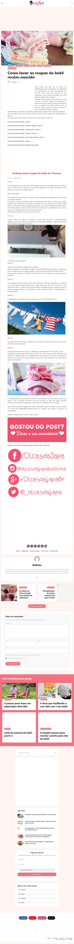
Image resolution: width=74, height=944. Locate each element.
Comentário (8, 623)
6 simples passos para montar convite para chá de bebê (54, 735)
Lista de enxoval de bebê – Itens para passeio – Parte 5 (26, 137)
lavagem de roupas (34, 551)
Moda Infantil (47, 65)
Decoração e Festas (46, 728)
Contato (70, 939)
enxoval (18, 551)
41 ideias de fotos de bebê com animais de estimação (25, 594)
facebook (23, 889)
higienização (25, 551)
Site (6, 647)
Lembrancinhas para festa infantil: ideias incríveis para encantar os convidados (38, 835)
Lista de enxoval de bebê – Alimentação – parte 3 (24, 129)
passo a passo (44, 551)
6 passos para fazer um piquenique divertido (17, 705)
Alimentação (69, 938)
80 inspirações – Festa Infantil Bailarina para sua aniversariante (39, 829)
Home (49, 938)
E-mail (39, 641)
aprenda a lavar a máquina (17, 261)
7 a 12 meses (19, 65)
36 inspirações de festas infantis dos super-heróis (49, 594)
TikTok (22, 902)
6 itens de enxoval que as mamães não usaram (23, 145)
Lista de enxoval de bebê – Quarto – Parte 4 (22, 133)
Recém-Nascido (12, 68)
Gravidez (33, 65)
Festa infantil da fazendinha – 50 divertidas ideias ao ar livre (39, 842)
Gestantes (26, 65)
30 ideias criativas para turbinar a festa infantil (40, 814)
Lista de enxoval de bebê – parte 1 (19, 122)
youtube (23, 894)
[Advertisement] (37, 18)
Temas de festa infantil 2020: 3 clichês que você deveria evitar (40, 822)
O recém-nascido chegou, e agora (19, 141)
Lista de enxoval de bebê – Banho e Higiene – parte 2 (25, 125)
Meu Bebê (39, 65)
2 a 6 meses (11, 65)
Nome (7, 641)
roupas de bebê (54, 551)
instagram (23, 898)
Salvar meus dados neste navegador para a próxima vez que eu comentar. (23, 655)
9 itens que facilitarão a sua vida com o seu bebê (54, 705)
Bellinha (14, 82)
